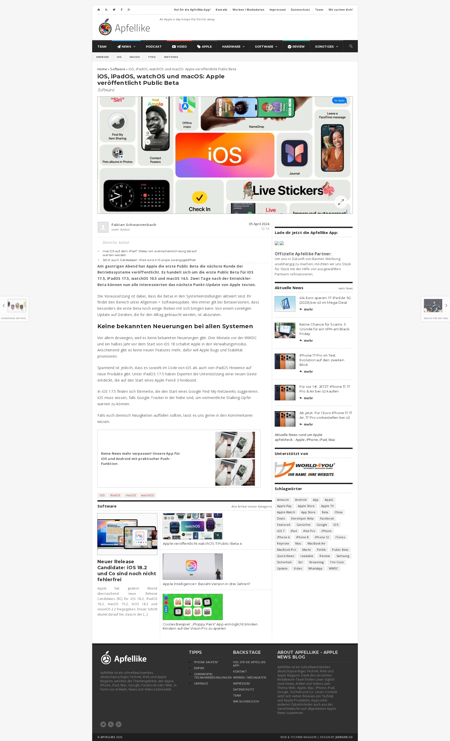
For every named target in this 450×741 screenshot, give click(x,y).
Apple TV (327, 506)
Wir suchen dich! (246, 701)
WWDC (333, 568)
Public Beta (340, 550)
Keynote (283, 543)
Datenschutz (243, 689)
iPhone (326, 531)
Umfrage (201, 683)
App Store (308, 512)
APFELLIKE (108, 737)
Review (325, 556)
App (316, 500)
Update (282, 568)
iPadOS (115, 495)
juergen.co (344, 737)
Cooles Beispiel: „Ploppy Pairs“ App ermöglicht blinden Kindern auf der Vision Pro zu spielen (210, 626)
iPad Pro (309, 531)
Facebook (327, 518)
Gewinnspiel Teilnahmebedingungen (208, 675)
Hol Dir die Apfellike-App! (250, 663)
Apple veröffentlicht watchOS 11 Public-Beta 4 (202, 543)
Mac (298, 543)
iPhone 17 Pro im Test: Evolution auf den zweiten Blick (321, 360)
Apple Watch (286, 512)
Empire (199, 668)
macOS (131, 495)
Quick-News (285, 556)
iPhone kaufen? (206, 662)
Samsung (342, 556)
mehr (306, 309)
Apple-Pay (284, 506)
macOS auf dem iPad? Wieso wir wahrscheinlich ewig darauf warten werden (150, 253)
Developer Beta (302, 518)
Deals (281, 518)
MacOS (135, 56)
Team (237, 695)
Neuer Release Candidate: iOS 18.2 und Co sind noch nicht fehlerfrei (126, 570)
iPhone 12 (322, 537)
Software (105, 90)
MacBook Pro (286, 550)
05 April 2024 (259, 223)
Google (322, 525)
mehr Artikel (120, 229)
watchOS (171, 56)
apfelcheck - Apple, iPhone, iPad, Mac (305, 439)
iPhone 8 (302, 537)
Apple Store (306, 506)
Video (298, 568)
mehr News (346, 288)
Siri (300, 562)
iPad (294, 531)
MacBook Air (317, 543)
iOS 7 (280, 531)
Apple (329, 500)
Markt (306, 550)
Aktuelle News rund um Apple (298, 434)
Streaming (316, 562)
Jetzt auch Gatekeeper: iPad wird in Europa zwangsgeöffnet (149, 260)
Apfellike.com (125, 26)
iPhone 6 (283, 537)
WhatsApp (315, 568)
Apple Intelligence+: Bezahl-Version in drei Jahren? (206, 584)
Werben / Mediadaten (249, 677)
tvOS (152, 56)
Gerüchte (303, 525)
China (339, 512)
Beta (325, 512)
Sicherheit (284, 562)
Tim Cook (336, 562)
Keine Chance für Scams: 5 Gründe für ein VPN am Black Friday (324, 329)
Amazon (283, 500)
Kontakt (240, 671)
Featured (283, 525)
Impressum (241, 683)
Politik (321, 550)
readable (307, 556)
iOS (119, 56)
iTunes (340, 537)
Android (102, 56)
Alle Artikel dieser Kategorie (252, 506)
